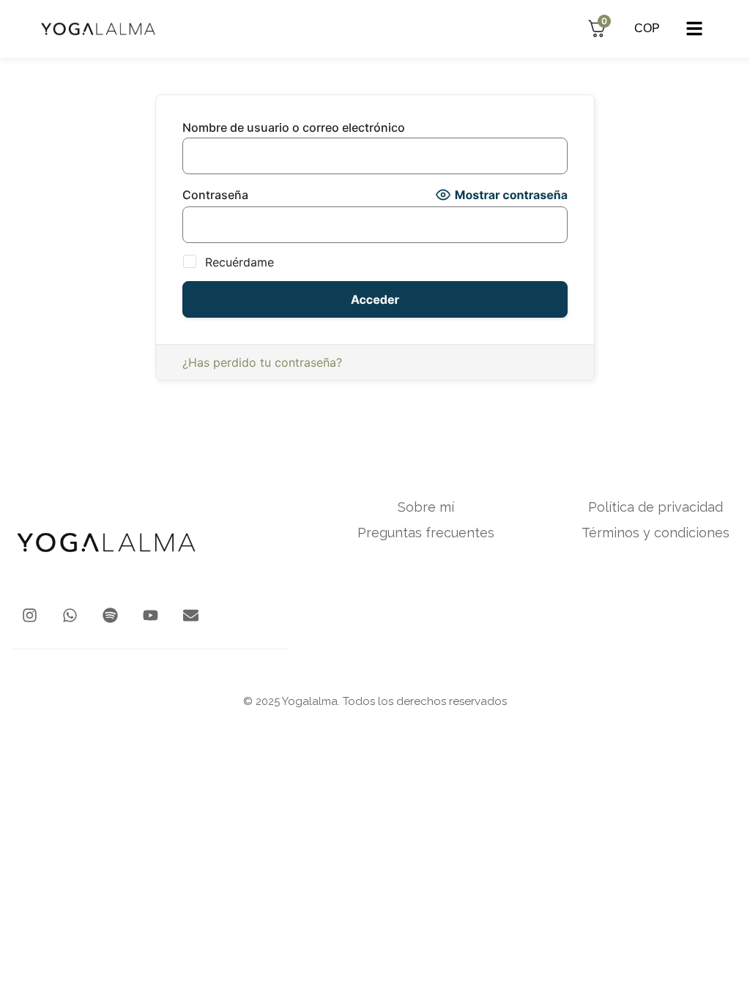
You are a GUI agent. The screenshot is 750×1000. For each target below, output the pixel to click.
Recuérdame (237, 262)
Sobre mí (426, 507)
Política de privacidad (655, 507)
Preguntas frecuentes (425, 533)
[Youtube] (150, 615)
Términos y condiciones (655, 533)
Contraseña (215, 195)
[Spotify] (110, 615)
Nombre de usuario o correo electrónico (293, 127)
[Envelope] (191, 615)
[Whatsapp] (70, 615)
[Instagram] (30, 615)
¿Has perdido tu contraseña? (262, 362)
